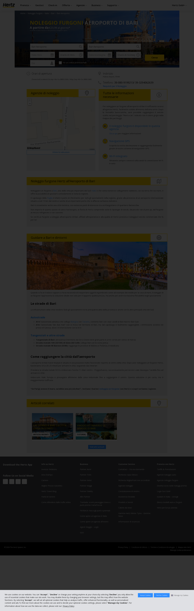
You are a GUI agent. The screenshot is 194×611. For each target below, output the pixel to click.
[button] (180, 595)
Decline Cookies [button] (161, 595)
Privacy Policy (68, 606)
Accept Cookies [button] (145, 595)
